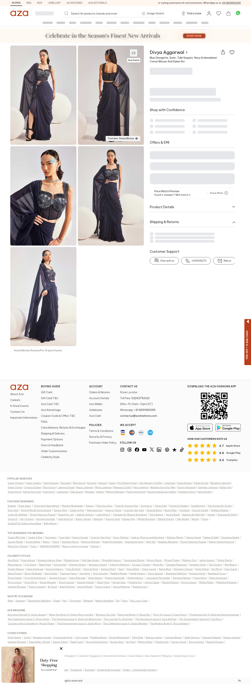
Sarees (35, 350)
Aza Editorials (97, 2)
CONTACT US (128, 386)
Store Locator (128, 392)
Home (17, 350)
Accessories (75, 2)
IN (239, 680)
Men (28, 2)
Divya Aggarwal (167, 52)
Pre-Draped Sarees (51, 350)
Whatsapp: (137, 410)
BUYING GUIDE (50, 386)
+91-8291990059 (231, 2)
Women (16, 2)
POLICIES (95, 425)
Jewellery (54, 2)
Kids (39, 2)
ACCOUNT (96, 386)
